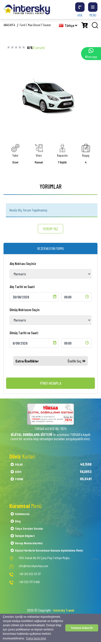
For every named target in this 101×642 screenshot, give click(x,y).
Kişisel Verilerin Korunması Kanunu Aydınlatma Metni (49, 550)
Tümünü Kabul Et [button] (82, 627)
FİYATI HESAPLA (50, 383)
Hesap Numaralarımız (29, 543)
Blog (18, 521)
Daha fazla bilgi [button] (36, 638)
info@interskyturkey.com (33, 566)
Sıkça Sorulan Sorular (29, 528)
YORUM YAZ (50, 228)
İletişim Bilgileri (25, 536)
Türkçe (70, 25)
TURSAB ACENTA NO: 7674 (50, 428)
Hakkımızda (22, 514)
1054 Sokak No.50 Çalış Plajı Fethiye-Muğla (44, 558)
